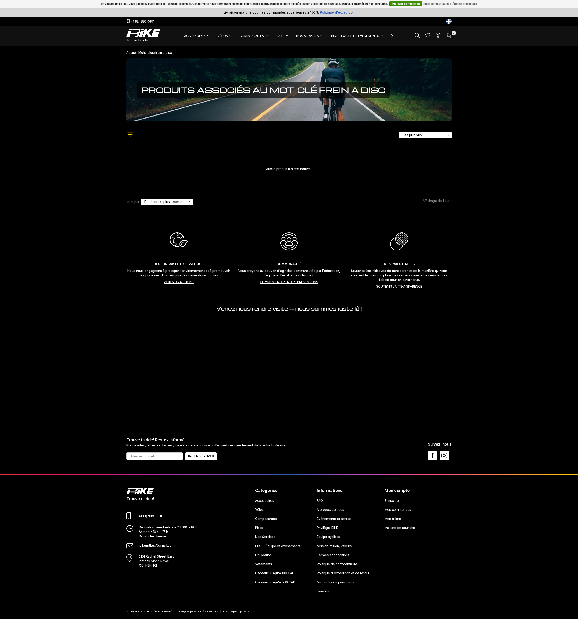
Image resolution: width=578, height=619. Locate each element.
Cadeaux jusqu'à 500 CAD (275, 582)
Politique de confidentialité (337, 564)
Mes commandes (398, 510)
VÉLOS (222, 36)
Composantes (266, 519)
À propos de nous (330, 510)
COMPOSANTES (252, 36)
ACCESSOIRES (195, 36)
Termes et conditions (333, 555)
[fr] (449, 21)
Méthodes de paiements (335, 582)
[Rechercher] (417, 36)
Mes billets (393, 519)
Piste (259, 528)
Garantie (323, 591)
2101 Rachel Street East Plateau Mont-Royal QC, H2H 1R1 (156, 560)
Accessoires (264, 500)
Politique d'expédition (337, 12)
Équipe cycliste (328, 537)
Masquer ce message (406, 3)
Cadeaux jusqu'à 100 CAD (274, 573)
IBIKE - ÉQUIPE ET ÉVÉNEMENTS (355, 36)
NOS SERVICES (307, 36)
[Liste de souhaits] (427, 36)
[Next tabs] (391, 36)
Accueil (131, 52)
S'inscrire (392, 500)
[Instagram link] (444, 455)
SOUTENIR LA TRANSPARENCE (399, 286)
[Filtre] (130, 135)
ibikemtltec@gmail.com (157, 545)
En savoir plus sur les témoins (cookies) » (450, 3)
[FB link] (432, 455)
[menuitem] (197, 36)
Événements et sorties (334, 519)
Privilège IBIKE (327, 528)
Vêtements (263, 564)
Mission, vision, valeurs (334, 546)
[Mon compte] (438, 36)
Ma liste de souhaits (400, 528)
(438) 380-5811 (142, 21)
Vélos (259, 510)
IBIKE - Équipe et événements (278, 546)
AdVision (214, 611)
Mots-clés (146, 52)
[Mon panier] (449, 36)
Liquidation (263, 555)
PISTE (280, 36)
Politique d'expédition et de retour (343, 573)
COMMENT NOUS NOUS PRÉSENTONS (289, 282)
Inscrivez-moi (201, 456)
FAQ (320, 500)
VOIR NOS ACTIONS (179, 282)
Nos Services (265, 537)
